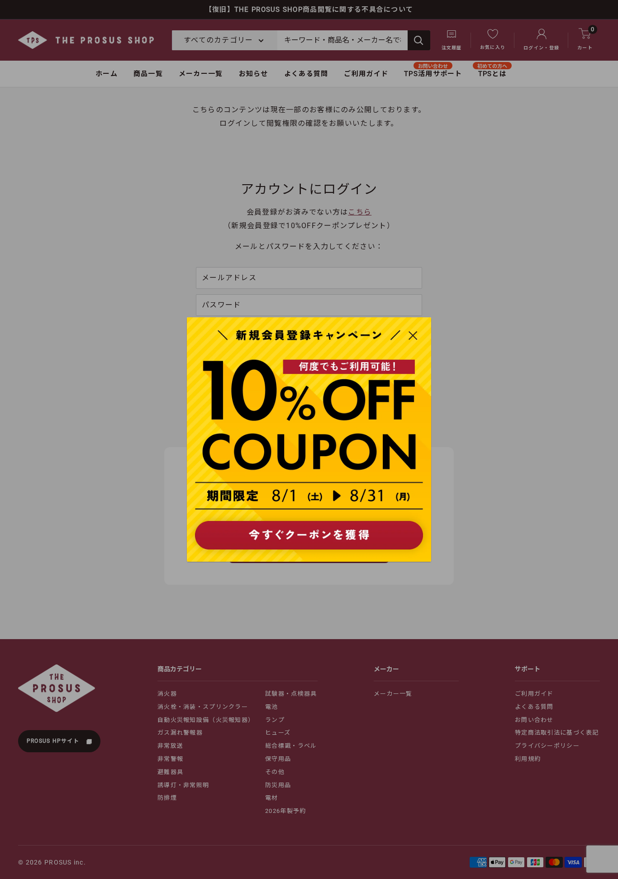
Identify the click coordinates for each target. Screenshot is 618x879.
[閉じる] (413, 335)
